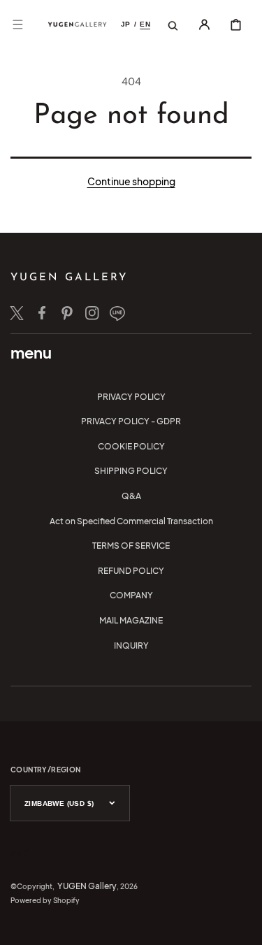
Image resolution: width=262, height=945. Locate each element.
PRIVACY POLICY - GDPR (131, 421)
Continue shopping (131, 181)
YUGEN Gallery (87, 886)
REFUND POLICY (131, 570)
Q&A (131, 496)
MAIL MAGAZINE (131, 620)
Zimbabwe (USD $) (59, 803)
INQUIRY (131, 645)
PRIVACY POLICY (131, 396)
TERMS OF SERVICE (131, 545)
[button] (17, 24)
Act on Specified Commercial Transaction (131, 521)
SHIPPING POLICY (131, 471)
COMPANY (131, 595)
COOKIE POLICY (131, 446)
